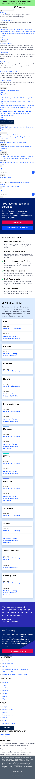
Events (26, 137)
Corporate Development (27, 156)
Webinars (25, 135)
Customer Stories (7, 709)
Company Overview (6, 156)
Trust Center (25, 162)
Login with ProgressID (6, 177)
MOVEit (6, 103)
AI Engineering (4, 39)
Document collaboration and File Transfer (17, 113)
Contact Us (17, 222)
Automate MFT (7, 116)
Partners (3, 144)
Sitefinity (14, 102)
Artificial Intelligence (6, 43)
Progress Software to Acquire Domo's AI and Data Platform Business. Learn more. (16, 3)
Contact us (7, 727)
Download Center (28, 127)
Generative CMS (22, 31)
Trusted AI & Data (5, 90)
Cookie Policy (17, 765)
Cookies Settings (17, 776)
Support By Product (6, 127)
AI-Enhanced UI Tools (6, 111)
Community (12, 129)
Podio (2, 103)
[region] (17, 767)
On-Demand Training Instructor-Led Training (10, 395)
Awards (4, 712)
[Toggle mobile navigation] (1, 197)
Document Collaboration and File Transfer (15, 674)
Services (2, 131)
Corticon (23, 98)
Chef (6, 105)
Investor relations (7, 715)
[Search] (1, 166)
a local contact (8, 737)
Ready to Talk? (15, 186)
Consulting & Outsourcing (11, 329)
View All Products (7, 122)
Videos (30, 135)
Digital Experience (5, 62)
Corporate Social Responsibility (9, 158)
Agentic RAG (13, 29)
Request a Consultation (17, 651)
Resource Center (12, 135)
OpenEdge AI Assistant (7, 33)
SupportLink (11, 182)
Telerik (19, 102)
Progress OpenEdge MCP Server (24, 33)
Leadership (15, 156)
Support (3, 125)
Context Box (31, 31)
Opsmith (2, 36)
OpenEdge (9, 100)
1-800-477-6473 (5, 186)
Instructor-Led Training (7, 142)
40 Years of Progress (8, 723)
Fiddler (26, 111)
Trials (4, 685)
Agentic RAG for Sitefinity (24, 29)
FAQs (6, 139)
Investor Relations (5, 162)
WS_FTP (7, 119)
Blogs (22, 137)
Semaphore (10, 98)
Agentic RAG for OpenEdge (8, 31)
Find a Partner (4, 146)
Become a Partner (14, 146)
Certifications (7, 448)
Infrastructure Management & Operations (21, 105)
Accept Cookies (17, 771)
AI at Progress (4, 13)
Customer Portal (17, 127)
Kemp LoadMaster (11, 107)
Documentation (4, 137)
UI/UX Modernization (10, 560)
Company (3, 152)
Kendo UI (24, 102)
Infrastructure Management (8, 71)
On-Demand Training (20, 142)
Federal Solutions (5, 80)
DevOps (2, 105)
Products (3, 88)
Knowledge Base (15, 137)
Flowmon (3, 107)
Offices (2, 164)
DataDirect (17, 98)
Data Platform (4, 29)
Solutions (3, 41)
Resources (3, 133)
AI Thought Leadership (7, 20)
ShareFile (30, 102)
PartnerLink (18, 182)
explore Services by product (17, 228)
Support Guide (4, 129)
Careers (31, 162)
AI (1, 11)
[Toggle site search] (1, 188)
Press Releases (16, 162)
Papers (19, 135)
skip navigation (7, 8)
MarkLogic (3, 98)
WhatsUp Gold (22, 107)
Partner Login (24, 146)
